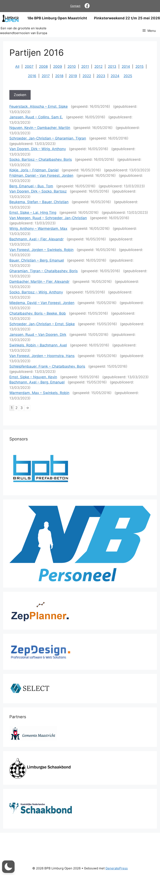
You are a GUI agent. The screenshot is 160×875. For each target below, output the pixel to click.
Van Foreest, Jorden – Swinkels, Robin (41, 250)
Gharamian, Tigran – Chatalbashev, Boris (43, 271)
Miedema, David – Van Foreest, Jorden (41, 303)
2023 (100, 76)
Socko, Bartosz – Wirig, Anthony (36, 292)
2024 (115, 76)
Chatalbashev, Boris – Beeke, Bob (37, 313)
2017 (46, 76)
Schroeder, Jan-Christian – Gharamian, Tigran (47, 138)
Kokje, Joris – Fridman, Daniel (34, 170)
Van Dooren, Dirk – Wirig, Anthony (37, 149)
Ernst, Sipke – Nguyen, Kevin (33, 377)
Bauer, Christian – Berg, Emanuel (36, 260)
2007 (29, 66)
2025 (128, 76)
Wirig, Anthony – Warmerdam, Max (38, 228)
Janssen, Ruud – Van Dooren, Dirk (37, 334)
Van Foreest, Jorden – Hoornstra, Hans (42, 356)
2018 (59, 76)
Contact (75, 5)
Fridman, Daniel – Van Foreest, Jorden (41, 175)
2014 (126, 66)
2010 (72, 66)
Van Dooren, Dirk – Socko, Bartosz (38, 191)
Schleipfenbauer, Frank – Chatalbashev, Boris (47, 366)
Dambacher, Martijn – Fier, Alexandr (39, 281)
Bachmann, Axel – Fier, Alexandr (36, 239)
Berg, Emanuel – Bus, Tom (31, 186)
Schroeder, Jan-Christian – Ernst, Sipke (42, 324)
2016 (32, 76)
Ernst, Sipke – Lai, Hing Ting (32, 212)
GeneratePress (116, 868)
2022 (86, 76)
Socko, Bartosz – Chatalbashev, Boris (40, 159)
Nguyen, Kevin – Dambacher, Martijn (39, 128)
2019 (73, 76)
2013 (112, 66)
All (17, 66)
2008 (43, 66)
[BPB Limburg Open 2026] (10, 18)
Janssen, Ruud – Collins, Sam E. (36, 117)
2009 (57, 66)
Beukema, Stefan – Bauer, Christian (39, 202)
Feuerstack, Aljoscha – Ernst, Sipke (38, 106)
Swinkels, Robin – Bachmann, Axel (38, 345)
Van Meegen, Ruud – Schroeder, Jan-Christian (48, 218)
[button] (8, 866)
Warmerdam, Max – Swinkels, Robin (39, 393)
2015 (139, 66)
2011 (85, 66)
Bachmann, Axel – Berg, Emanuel (37, 382)
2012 (98, 66)
